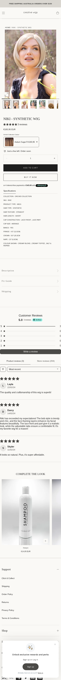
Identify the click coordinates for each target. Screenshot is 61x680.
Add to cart (30, 168)
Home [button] (7, 27)
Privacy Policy (8, 610)
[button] (3, 13)
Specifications (9, 191)
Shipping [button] (6, 291)
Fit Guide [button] (7, 281)
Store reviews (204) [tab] (46, 361)
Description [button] (8, 271)
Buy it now (30, 177)
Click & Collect (8, 578)
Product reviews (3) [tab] (15, 361)
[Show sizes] (45, 540)
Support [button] (6, 569)
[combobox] (21, 142)
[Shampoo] (26, 512)
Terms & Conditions (10, 618)
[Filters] (3, 369)
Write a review (30, 351)
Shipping (6, 586)
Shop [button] (5, 630)
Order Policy (7, 594)
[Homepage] (30, 13)
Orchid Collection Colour (11, 134)
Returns (5, 602)
